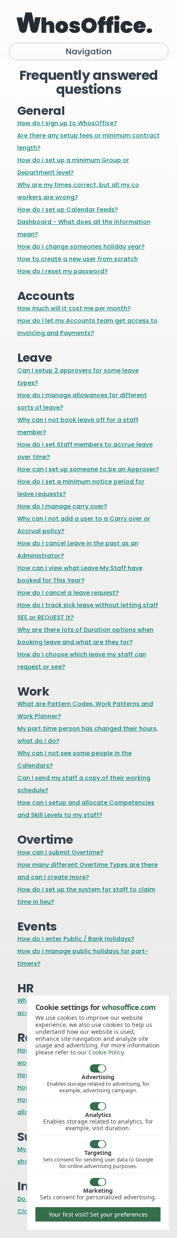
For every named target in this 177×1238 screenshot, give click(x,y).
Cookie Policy (105, 1052)
